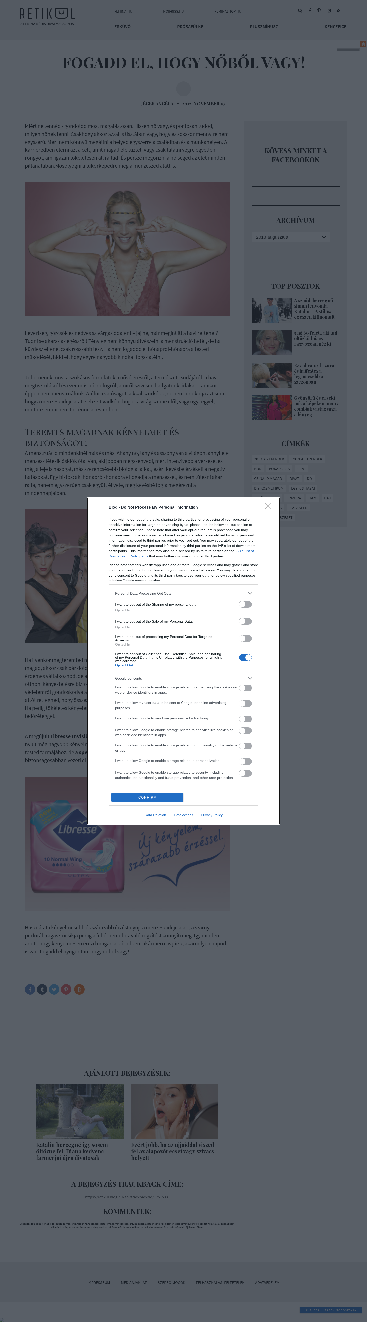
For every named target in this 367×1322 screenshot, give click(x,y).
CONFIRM (147, 797)
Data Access (183, 815)
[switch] (245, 604)
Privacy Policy (212, 815)
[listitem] (183, 593)
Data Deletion (155, 815)
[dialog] (183, 661)
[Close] (270, 507)
